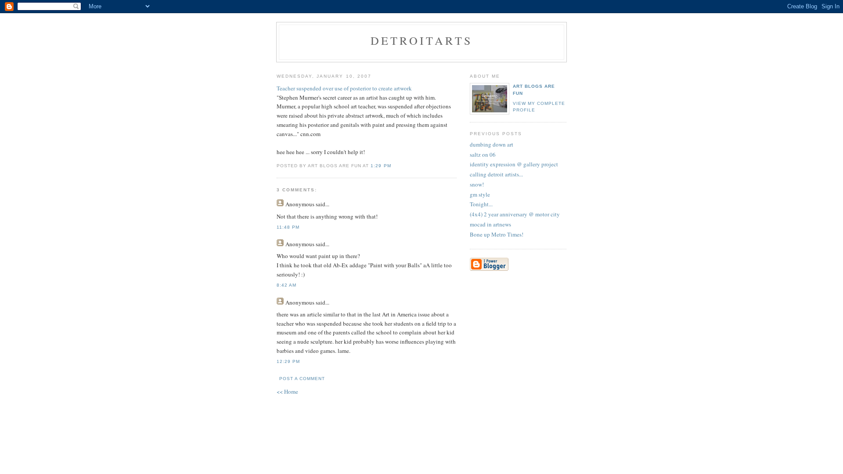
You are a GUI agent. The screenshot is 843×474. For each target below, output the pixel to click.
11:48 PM (288, 227)
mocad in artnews (490, 224)
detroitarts (421, 40)
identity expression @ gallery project (514, 164)
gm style (480, 194)
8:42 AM (286, 285)
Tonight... (481, 204)
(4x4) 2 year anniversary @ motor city (515, 214)
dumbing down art (491, 144)
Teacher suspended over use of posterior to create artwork (344, 88)
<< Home (287, 391)
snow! (477, 184)
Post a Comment (302, 378)
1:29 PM (381, 165)
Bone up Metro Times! (496, 234)
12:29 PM (288, 361)
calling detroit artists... (496, 174)
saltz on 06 (483, 154)
